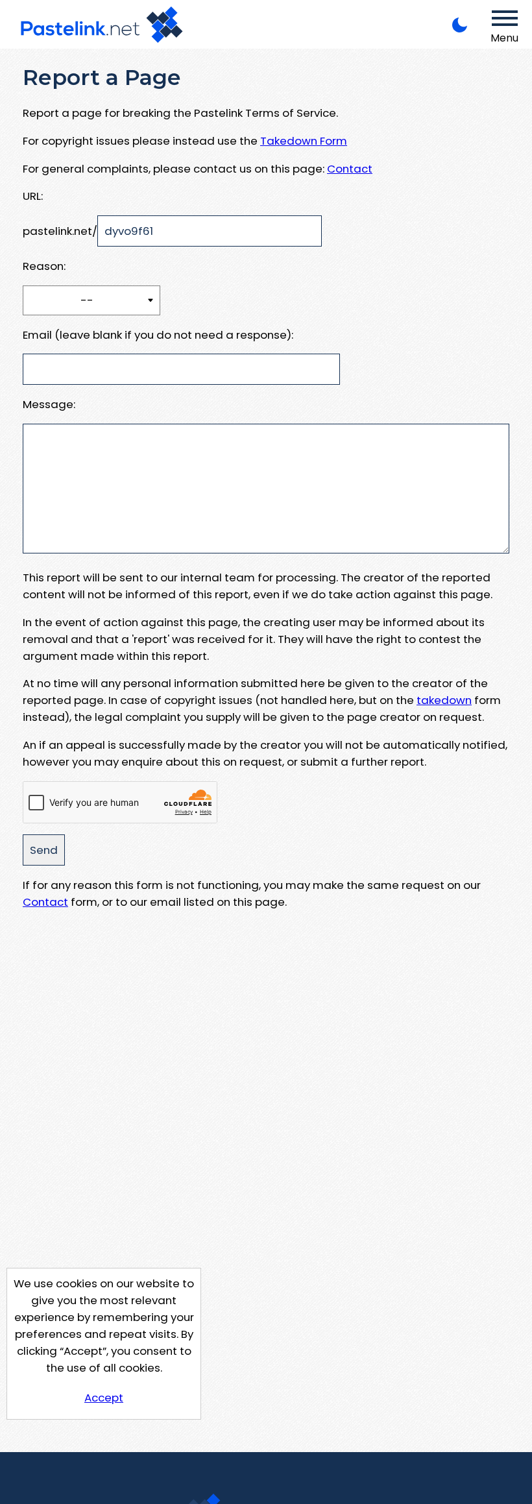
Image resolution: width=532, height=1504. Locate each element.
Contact (349, 168)
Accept (103, 1397)
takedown (444, 700)
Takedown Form (303, 141)
